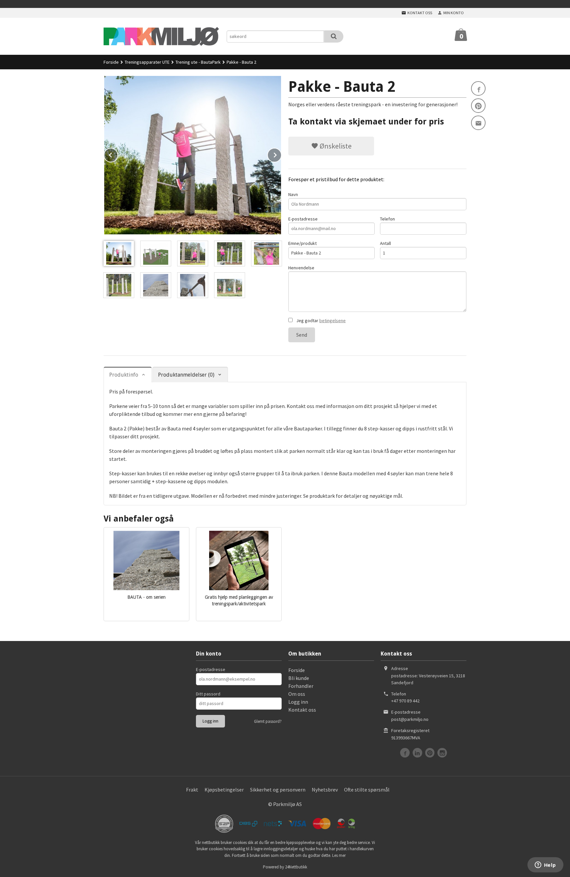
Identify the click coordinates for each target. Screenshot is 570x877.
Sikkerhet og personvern (277, 789)
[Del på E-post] (478, 123)
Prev (117, 153)
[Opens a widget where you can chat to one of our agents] (545, 865)
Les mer (339, 855)
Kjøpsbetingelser (224, 789)
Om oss (296, 694)
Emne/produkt (302, 243)
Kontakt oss (302, 709)
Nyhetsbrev (325, 789)
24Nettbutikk (296, 867)
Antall (385, 243)
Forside (111, 62)
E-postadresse (303, 219)
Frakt (192, 789)
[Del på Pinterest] (478, 105)
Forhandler (300, 686)
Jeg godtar (320, 320)
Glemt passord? (268, 721)
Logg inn (298, 701)
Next (281, 153)
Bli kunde (298, 678)
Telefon (387, 219)
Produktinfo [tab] (123, 375)
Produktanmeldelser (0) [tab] (186, 375)
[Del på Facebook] (478, 88)
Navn (293, 194)
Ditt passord (208, 694)
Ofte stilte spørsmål (367, 789)
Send (301, 334)
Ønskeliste (335, 146)
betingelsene (332, 320)
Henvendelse (301, 268)
